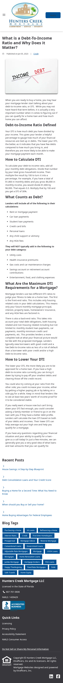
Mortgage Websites (23, 667)
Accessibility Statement (14, 634)
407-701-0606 (13, 591)
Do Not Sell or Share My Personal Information (25, 649)
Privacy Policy (9, 628)
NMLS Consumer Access (14, 639)
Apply (53, 15)
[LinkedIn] (51, 676)
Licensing (7, 623)
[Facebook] (58, 676)
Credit (36, 54)
